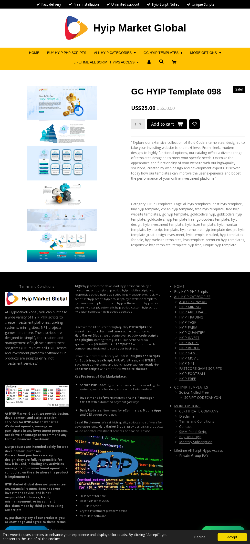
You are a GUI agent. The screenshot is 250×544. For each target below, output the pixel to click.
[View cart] (174, 62)
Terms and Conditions (36, 286)
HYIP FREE (187, 378)
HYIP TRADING (191, 317)
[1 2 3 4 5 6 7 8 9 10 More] (138, 124)
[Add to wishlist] (194, 124)
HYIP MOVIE (188, 358)
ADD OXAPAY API (193, 301)
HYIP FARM (188, 327)
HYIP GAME (188, 353)
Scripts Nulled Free (194, 392)
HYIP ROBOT (189, 348)
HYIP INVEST (189, 337)
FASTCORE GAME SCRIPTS (200, 368)
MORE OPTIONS (187, 406)
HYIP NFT (187, 363)
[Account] (149, 62)
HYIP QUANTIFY (192, 332)
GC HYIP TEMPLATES (191, 387)
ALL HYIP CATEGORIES (192, 296)
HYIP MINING (190, 307)
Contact (185, 426)
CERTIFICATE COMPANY (198, 411)
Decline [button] (199, 537)
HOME (179, 286)
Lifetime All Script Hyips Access (198, 450)
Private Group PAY (193, 455)
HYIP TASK (187, 322)
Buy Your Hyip (190, 436)
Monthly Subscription (195, 442)
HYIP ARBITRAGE (193, 312)
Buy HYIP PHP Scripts (191, 291)
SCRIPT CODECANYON (202, 397)
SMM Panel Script (193, 431)
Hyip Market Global (139, 28)
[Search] (161, 62)
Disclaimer (187, 416)
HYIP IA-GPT (189, 342)
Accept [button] (232, 537)
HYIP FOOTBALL (192, 373)
